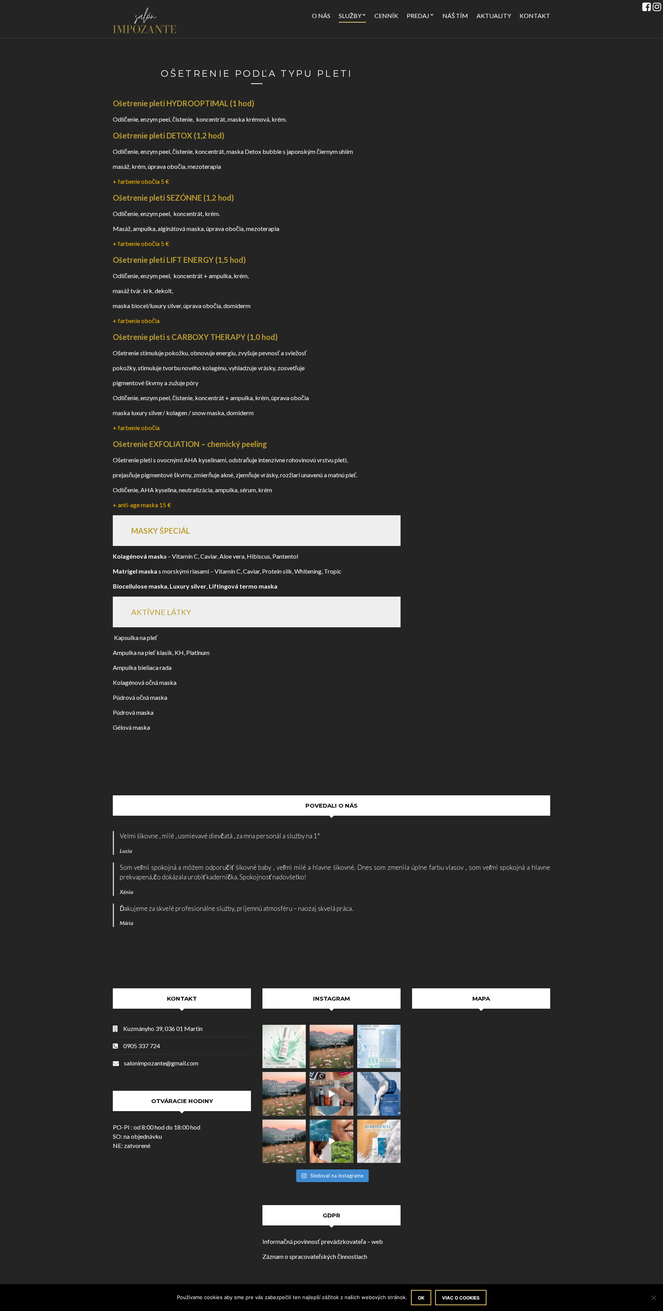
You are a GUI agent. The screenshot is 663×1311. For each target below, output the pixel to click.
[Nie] (653, 1297)
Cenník (386, 15)
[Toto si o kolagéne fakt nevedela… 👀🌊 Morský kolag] (379, 1093)
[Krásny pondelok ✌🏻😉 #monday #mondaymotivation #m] (331, 1046)
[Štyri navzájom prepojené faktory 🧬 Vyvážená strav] (331, 1141)
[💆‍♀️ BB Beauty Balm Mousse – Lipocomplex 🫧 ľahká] (331, 1093)
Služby (350, 15)
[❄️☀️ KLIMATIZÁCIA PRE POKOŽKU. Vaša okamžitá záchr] (379, 1141)
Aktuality (494, 15)
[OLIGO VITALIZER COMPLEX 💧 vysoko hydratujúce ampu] (379, 1046)
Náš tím (455, 15)
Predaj (418, 15)
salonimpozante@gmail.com (161, 1063)
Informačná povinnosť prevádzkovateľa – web (322, 1241)
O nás (321, 15)
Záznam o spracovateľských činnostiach (314, 1256)
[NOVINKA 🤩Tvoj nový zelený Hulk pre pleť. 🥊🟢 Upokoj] (284, 1046)
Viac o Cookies (461, 1298)
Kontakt (535, 15)
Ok (421, 1298)
